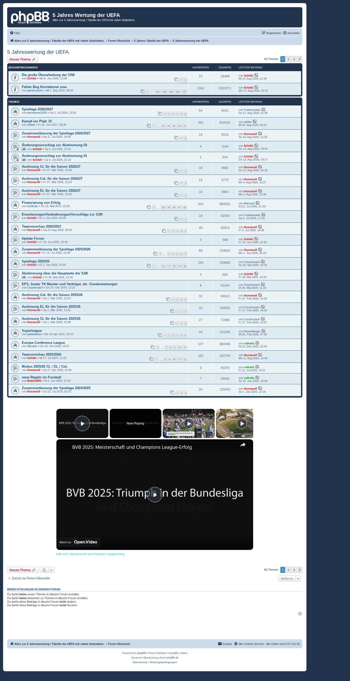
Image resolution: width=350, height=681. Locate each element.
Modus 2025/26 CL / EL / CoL (45, 366)
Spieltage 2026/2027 (37, 109)
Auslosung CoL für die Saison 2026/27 (52, 178)
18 (174, 266)
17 (168, 266)
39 (168, 207)
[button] (299, 59)
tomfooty (32, 206)
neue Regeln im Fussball (41, 377)
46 (179, 126)
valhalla (249, 343)
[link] (64, 447)
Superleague (32, 331)
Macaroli (249, 203)
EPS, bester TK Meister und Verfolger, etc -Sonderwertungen (70, 284)
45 (174, 126)
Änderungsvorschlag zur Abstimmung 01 (54, 156)
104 (164, 91)
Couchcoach (252, 261)
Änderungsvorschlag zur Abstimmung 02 (54, 145)
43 (163, 126)
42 (184, 207)
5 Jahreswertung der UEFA (38, 52)
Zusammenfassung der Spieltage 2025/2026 (56, 249)
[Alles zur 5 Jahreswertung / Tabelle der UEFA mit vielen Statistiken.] (30, 16)
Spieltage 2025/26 (35, 261)
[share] (243, 444)
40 (174, 207)
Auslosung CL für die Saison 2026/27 (51, 166)
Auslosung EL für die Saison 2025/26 (51, 306)
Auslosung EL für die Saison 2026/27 (51, 191)
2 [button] (288, 59)
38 (163, 207)
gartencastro (35, 90)
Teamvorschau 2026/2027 (41, 226)
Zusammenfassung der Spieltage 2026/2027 (56, 133)
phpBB (141, 653)
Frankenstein (252, 109)
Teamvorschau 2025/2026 (41, 354)
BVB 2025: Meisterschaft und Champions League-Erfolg (132, 447)
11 (184, 347)
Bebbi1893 (34, 380)
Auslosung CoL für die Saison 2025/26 (52, 295)
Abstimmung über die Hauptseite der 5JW (55, 273)
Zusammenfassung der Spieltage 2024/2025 (56, 388)
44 (168, 126)
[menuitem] (15, 33)
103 (157, 91)
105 (171, 91)
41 (179, 207)
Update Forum (33, 238)
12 (184, 359)
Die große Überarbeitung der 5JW (48, 75)
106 (177, 91)
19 (179, 266)
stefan (31, 124)
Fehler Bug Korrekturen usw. (44, 87)
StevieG (32, 346)
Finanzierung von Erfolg (41, 203)
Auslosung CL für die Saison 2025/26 (51, 319)
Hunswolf (33, 136)
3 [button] (294, 59)
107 (184, 91)
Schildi (31, 78)
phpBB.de (173, 657)
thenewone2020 (37, 112)
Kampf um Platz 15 (37, 121)
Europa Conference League (43, 343)
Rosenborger (252, 331)
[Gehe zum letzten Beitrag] (256, 75)
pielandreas (34, 334)
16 (163, 266)
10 (179, 347)
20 (184, 266)
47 (184, 126)
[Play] (189, 423)
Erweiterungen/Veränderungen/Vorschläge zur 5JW (62, 214)
